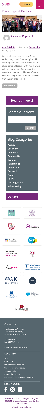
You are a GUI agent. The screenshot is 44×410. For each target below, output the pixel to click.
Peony (11, 178)
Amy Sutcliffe (8, 47)
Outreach (12, 171)
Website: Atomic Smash (22, 407)
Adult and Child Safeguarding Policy (19, 377)
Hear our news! (22, 100)
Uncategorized (15, 182)
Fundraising (14, 163)
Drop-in (12, 159)
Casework (13, 148)
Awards (12, 144)
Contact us (9, 361)
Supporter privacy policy (14, 368)
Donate (26, 4)
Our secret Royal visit (21, 36)
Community (34, 47)
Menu (40, 6)
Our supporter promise (14, 364)
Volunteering (14, 186)
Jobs (6, 358)
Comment (13, 152)
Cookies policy (10, 371)
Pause (11, 174)
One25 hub (13, 167)
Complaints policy (12, 374)
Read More (10, 85)
